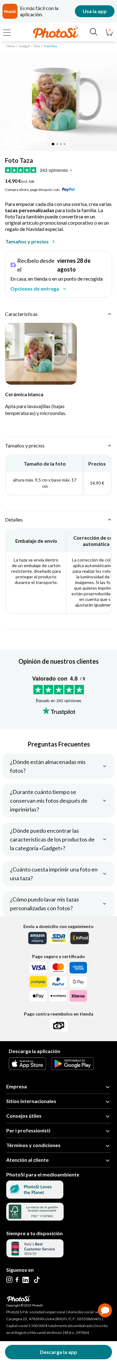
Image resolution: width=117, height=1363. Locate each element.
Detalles (14, 519)
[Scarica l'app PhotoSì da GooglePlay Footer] (72, 1068)
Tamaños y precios (27, 241)
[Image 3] (61, 144)
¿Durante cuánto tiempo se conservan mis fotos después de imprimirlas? (48, 800)
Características (21, 314)
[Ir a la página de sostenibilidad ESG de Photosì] (34, 1197)
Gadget (24, 46)
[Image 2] (57, 144)
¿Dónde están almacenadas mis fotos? (47, 766)
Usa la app (95, 11)
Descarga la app (58, 1352)
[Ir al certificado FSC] (35, 1219)
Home (10, 46)
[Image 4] (65, 144)
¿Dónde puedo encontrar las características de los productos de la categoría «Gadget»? (52, 839)
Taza (37, 46)
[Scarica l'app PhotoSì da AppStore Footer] (27, 1068)
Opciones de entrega (34, 289)
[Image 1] (53, 144)
